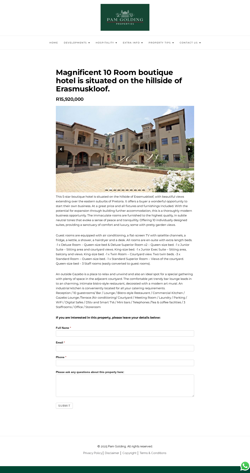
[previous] (61, 149)
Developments (76, 42)
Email (60, 342)
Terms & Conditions (153, 453)
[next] (189, 149)
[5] (123, 189)
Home (53, 42)
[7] (131, 189)
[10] (143, 189)
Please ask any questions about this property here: (90, 372)
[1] (106, 189)
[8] (135, 189)
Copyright (129, 453)
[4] (119, 189)
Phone (61, 357)
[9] (139, 189)
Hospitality (105, 42)
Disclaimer (112, 453)
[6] (127, 189)
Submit (64, 405)
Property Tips (160, 42)
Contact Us (189, 42)
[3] (114, 189)
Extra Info (132, 42)
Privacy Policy (92, 453)
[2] (110, 189)
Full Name (63, 327)
